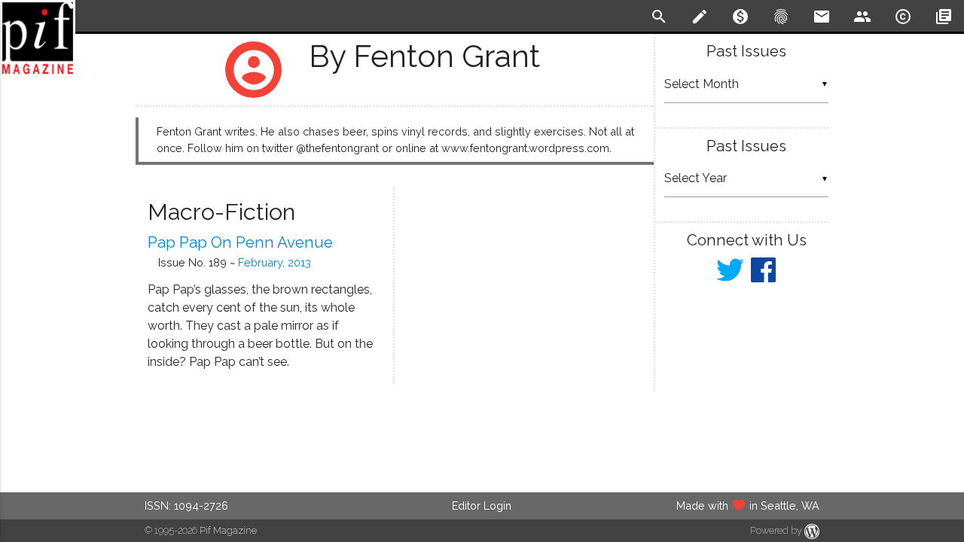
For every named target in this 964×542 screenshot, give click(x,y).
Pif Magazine (228, 530)
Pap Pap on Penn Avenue (240, 242)
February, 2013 (274, 262)
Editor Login (481, 505)
